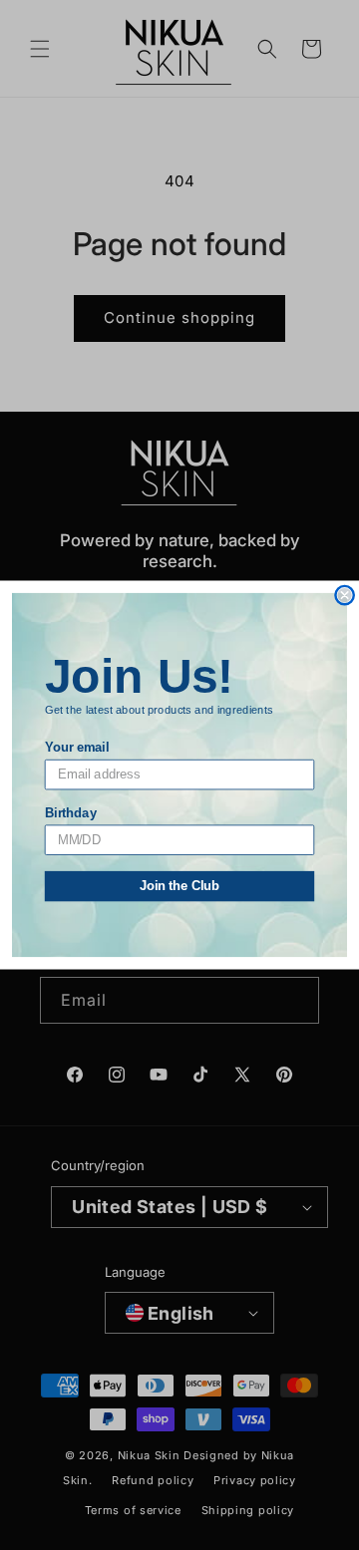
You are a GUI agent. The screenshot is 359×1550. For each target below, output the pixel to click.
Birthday (71, 812)
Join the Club (180, 886)
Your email (77, 748)
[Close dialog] (345, 595)
